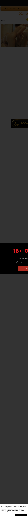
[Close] (26, 506)
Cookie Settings (7, 515)
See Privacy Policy (9, 511)
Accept (20, 515)
